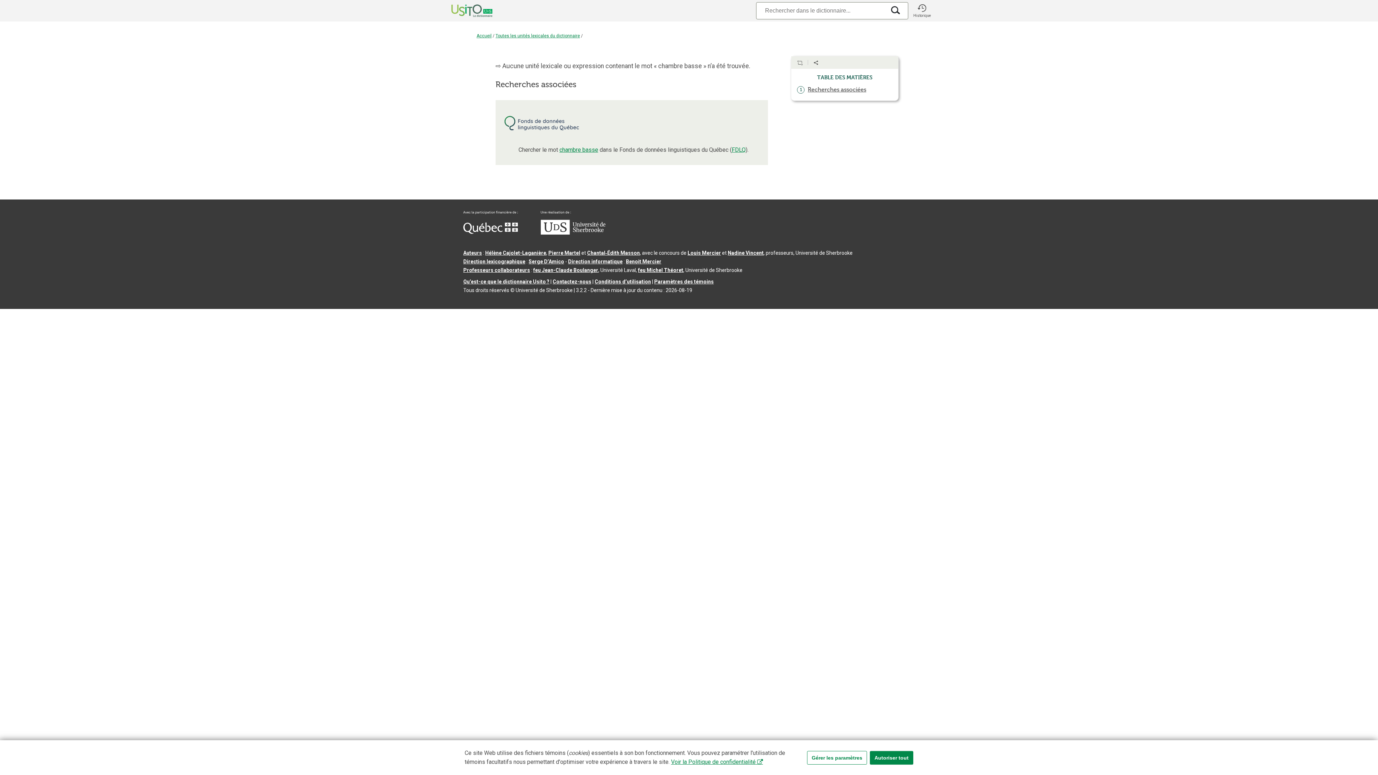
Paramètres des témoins (684, 282)
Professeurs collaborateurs (496, 270)
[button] (922, 11)
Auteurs (472, 253)
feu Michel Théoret (660, 270)
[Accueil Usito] (464, 11)
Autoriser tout (892, 758)
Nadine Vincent (746, 253)
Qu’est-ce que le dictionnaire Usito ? (506, 282)
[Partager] (816, 63)
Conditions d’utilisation (623, 282)
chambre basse (578, 149)
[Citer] (800, 63)
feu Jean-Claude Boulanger (565, 270)
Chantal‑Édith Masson (613, 253)
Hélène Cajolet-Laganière (515, 253)
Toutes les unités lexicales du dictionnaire (538, 35)
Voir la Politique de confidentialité (713, 761)
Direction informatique (595, 261)
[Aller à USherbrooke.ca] (573, 233)
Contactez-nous (572, 282)
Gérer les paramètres (837, 758)
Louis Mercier (704, 253)
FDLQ (739, 149)
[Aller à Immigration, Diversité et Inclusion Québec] (490, 232)
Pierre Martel (564, 253)
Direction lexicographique (494, 261)
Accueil (484, 35)
